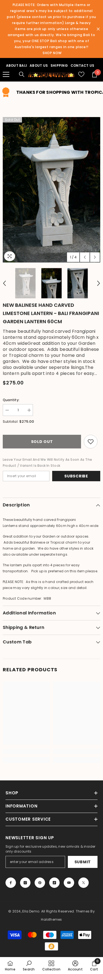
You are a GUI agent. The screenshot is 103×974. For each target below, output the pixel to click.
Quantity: (11, 400)
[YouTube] (69, 882)
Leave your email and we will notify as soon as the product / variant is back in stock (47, 462)
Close (98, 29)
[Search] (21, 74)
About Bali (16, 65)
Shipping (59, 65)
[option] (51, 190)
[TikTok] (54, 882)
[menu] (6, 74)
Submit (82, 862)
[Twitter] (83, 882)
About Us (39, 65)
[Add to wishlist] (91, 441)
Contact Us (82, 65)
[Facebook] (10, 882)
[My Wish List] (81, 74)
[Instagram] (25, 882)
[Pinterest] (40, 882)
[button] (85, 257)
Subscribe (76, 476)
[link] (26, 751)
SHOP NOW (52, 53)
